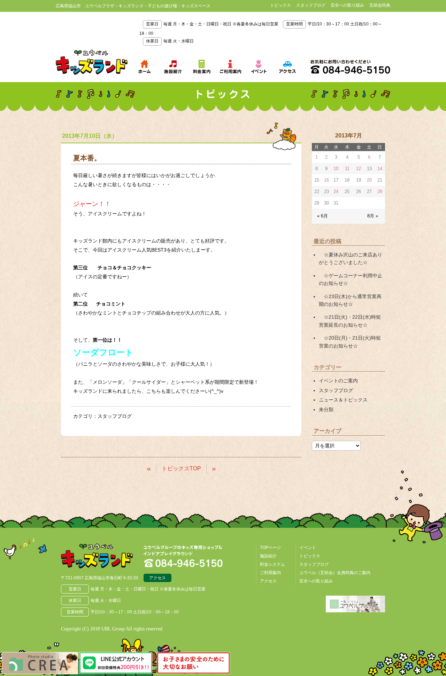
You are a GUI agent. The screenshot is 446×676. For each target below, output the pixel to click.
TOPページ (270, 547)
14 (379, 168)
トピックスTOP (181, 468)
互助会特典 (379, 5)
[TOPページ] (144, 66)
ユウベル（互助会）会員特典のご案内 (334, 572)
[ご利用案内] (230, 66)
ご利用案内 (270, 572)
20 (369, 180)
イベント (307, 547)
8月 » (372, 215)
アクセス (157, 577)
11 (347, 168)
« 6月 (322, 215)
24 (335, 191)
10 (335, 168)
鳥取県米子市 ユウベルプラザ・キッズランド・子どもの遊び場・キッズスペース (92, 62)
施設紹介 (268, 556)
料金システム (272, 564)
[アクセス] (287, 66)
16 (326, 180)
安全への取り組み (347, 5)
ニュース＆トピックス (343, 400)
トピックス (280, 5)
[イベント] (259, 66)
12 (358, 168)
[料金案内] (202, 66)
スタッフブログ (310, 5)
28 (379, 191)
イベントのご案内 (338, 380)
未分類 (326, 409)
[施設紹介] (173, 66)
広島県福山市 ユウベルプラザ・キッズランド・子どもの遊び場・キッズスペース (97, 555)
